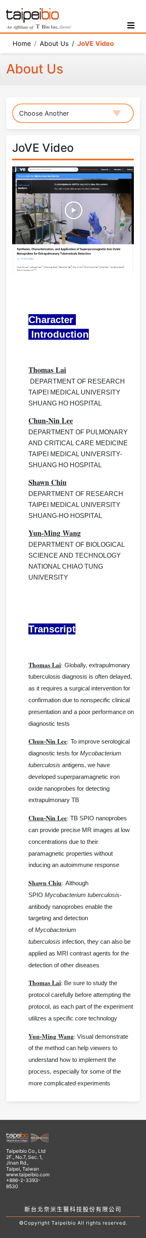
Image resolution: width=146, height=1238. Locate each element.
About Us (54, 43)
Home (22, 43)
